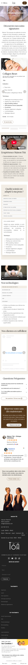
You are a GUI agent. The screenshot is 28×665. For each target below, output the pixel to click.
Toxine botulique (5, 622)
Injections (3, 590)
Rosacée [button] (5, 204)
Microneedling (4, 625)
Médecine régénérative (7, 604)
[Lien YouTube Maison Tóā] (12, 558)
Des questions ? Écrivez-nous (13, 398)
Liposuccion (4, 638)
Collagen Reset (10, 73)
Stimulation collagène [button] (9, 207)
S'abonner (5, 579)
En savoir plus (8, 122)
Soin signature (4, 595)
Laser (2, 593)
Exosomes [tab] (5, 301)
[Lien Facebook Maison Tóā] (9, 558)
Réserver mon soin (15, 425)
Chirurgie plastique (6, 598)
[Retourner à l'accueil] (14, 2)
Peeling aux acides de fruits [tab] (10, 286)
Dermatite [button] (6, 195)
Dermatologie (4, 601)
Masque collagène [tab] (7, 292)
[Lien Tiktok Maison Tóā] (19, 558)
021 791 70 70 (5, 527)
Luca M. (10, 449)
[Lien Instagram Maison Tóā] (15, 558)
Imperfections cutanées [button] (10, 198)
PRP (2, 619)
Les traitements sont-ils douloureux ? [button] (10, 388)
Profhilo (3, 627)
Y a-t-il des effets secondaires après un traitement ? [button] (11, 392)
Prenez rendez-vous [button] (14, 479)
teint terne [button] (6, 213)
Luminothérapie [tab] (6, 295)
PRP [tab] (3, 298)
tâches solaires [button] (7, 216)
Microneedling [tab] (6, 289)
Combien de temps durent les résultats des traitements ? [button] (12, 384)
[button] (4, 2)
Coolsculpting (4, 635)
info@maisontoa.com (7, 523)
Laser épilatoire (5, 632)
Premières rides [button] (7, 201)
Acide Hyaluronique (6, 616)
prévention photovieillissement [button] (12, 210)
